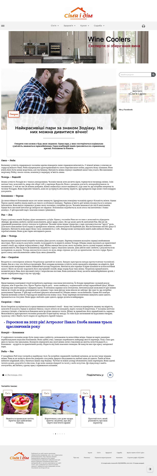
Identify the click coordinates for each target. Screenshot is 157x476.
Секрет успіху (92, 393)
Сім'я (10, 393)
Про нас (76, 457)
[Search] (153, 74)
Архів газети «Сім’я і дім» (135, 453)
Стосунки (14, 114)
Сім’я (53, 25)
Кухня (83, 25)
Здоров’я (68, 25)
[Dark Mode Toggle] (150, 469)
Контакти (119, 457)
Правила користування (103, 457)
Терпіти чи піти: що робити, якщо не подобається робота (101, 419)
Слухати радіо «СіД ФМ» (135, 457)
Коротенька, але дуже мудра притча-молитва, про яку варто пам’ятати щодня (23, 420)
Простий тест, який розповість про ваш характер (61, 420)
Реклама (87, 457)
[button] (110, 375)
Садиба (98, 25)
